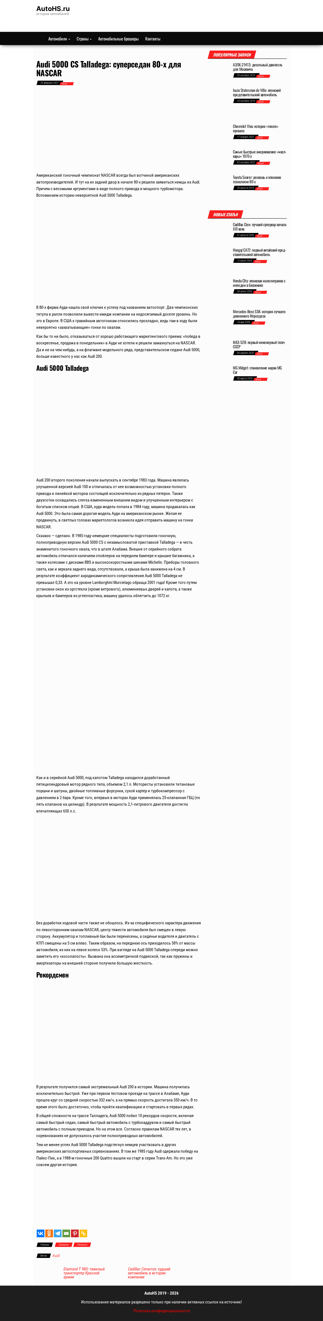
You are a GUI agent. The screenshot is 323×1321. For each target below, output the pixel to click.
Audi (56, 1255)
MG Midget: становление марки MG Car (257, 370)
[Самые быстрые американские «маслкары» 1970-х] (219, 160)
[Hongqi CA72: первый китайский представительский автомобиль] (219, 261)
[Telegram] (58, 1233)
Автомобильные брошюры (118, 38)
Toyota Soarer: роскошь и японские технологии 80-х (257, 179)
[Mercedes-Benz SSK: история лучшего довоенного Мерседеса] (219, 322)
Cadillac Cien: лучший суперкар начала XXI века (259, 227)
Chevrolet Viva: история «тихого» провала (255, 128)
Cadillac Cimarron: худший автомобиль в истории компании (149, 1273)
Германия (64, 1244)
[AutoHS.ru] (39, 38)
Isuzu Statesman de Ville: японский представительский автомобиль (257, 92)
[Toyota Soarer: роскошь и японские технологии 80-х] (219, 188)
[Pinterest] (75, 1233)
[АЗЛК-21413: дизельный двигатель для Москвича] (219, 73)
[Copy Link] (83, 1233)
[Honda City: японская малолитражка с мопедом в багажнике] (219, 292)
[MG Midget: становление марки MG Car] (219, 373)
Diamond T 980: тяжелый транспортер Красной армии (84, 1273)
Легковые (82, 1244)
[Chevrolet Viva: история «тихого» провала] (219, 134)
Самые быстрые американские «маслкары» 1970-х (259, 154)
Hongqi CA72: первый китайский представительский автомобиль (259, 252)
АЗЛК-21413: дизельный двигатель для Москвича (257, 67)
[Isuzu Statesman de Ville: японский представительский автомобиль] (219, 104)
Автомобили (58, 38)
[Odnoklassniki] (49, 1233)
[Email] (66, 1233)
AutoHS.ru (53, 9)
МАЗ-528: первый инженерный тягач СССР (259, 344)
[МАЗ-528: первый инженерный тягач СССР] (219, 351)
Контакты (152, 38)
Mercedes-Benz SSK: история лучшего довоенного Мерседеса (259, 314)
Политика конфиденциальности (161, 1310)
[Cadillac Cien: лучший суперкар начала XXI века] (219, 233)
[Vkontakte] (40, 1233)
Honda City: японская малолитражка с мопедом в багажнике (259, 283)
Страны (83, 38)
